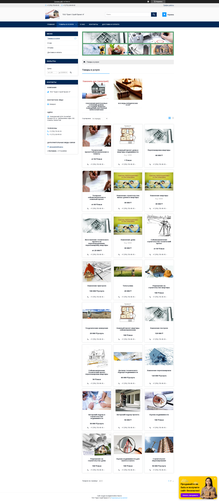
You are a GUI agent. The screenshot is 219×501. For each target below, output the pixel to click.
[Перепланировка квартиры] (159, 135)
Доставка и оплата (110, 24)
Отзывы (50, 48)
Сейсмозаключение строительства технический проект (159, 241)
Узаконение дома (128, 240)
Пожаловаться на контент (119, 498)
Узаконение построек (159, 328)
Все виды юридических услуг (128, 104)
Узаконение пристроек (96, 286)
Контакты (93, 24)
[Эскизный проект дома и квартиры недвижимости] (127, 135)
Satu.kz (119, 496)
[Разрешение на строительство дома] (96, 444)
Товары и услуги (66, 24)
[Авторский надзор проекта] (127, 400)
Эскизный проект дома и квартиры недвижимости (127, 151)
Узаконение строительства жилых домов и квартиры (128, 196)
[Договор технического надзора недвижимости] (127, 356)
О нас (82, 24)
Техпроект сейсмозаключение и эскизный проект (97, 197)
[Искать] (154, 14)
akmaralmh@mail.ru (56, 147)
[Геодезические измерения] (96, 313)
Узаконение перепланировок (159, 370)
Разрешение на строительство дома (97, 460)
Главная (51, 24)
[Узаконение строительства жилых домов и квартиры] (127, 181)
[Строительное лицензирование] (159, 444)
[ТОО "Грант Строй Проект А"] (52, 18)
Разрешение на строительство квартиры (159, 287)
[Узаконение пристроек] (96, 271)
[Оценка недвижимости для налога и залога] (127, 444)
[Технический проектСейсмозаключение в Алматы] (96, 135)
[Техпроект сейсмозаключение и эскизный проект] (96, 181)
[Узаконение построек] (159, 313)
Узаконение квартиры (159, 195)
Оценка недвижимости (159, 415)
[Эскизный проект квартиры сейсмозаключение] (127, 313)
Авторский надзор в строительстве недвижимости (96, 416)
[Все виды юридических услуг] (128, 89)
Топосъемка (128, 286)
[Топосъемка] (127, 271)
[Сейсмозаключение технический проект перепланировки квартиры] (96, 356)
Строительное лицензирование (159, 460)
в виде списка (173, 118)
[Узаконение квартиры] (159, 181)
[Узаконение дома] (127, 225)
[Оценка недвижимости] (159, 400)
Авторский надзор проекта (128, 415)
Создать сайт (58, 1)
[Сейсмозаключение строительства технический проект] (159, 225)
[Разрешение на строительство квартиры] (159, 271)
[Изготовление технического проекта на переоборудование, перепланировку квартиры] (96, 225)
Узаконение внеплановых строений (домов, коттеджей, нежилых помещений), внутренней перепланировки (96, 107)
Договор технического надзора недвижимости (128, 371)
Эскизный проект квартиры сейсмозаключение (127, 329)
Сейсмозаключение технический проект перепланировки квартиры (96, 372)
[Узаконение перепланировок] (159, 356)
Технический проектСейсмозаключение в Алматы (97, 152)
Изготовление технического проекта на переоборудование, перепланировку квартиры (97, 242)
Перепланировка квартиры (159, 150)
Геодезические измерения (97, 328)
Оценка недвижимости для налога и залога (127, 460)
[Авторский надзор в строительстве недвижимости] (96, 400)
